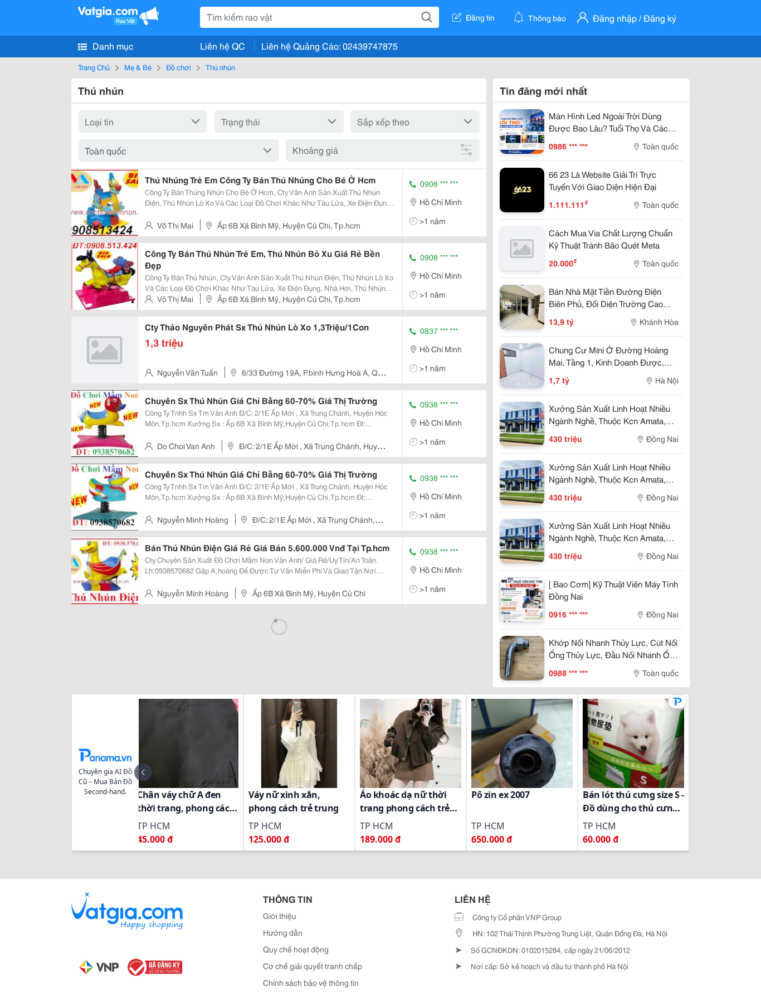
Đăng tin (480, 17)
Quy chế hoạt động (296, 949)
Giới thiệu (279, 915)
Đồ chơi (178, 67)
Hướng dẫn (283, 932)
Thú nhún (220, 67)
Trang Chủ (94, 67)
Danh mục (111, 45)
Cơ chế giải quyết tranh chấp (312, 965)
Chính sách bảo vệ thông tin (311, 982)
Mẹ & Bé (138, 67)
